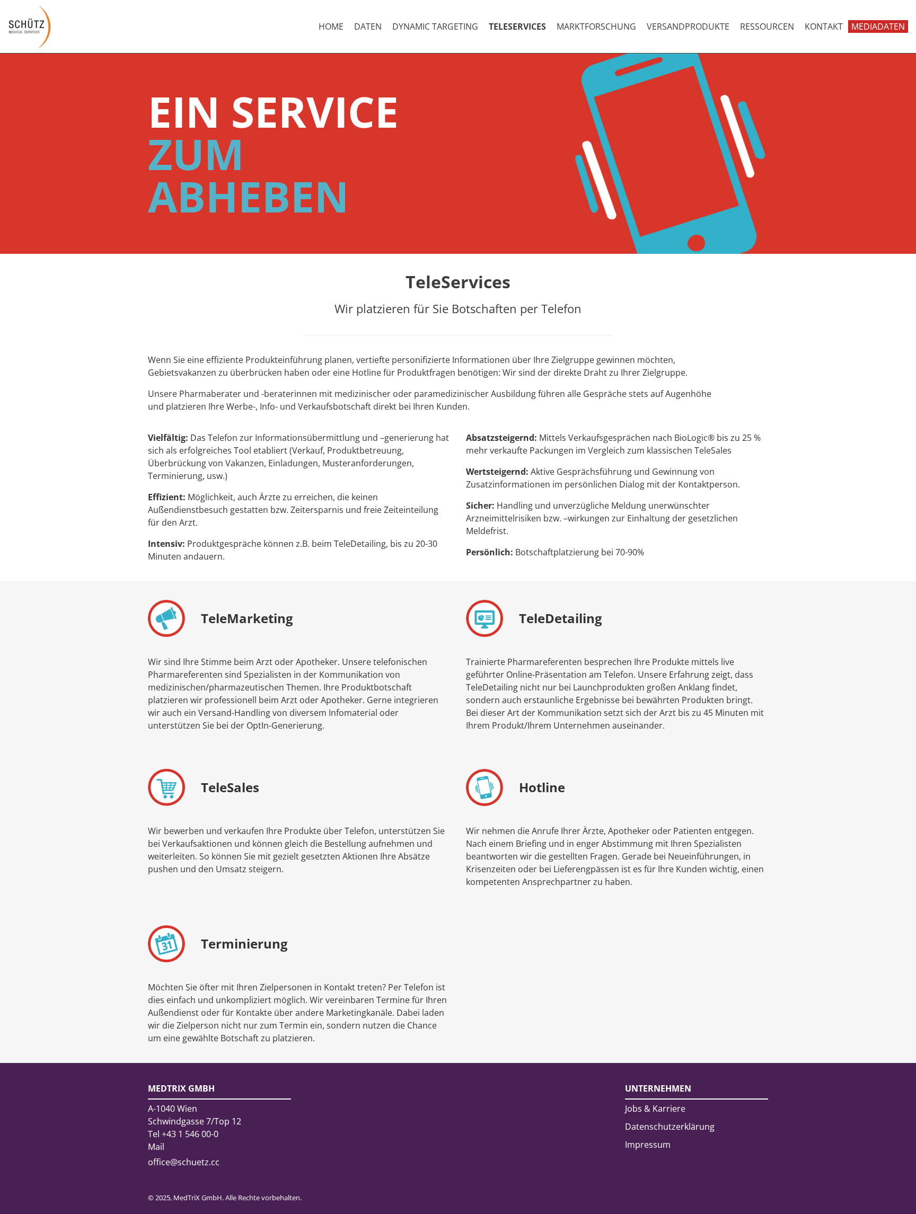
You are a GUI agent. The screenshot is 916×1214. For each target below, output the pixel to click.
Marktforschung (596, 26)
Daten (368, 26)
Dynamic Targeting (435, 26)
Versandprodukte (688, 26)
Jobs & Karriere (655, 1108)
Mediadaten (878, 26)
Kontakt (824, 26)
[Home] (29, 26)
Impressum (648, 1144)
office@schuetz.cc (183, 1162)
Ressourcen (767, 26)
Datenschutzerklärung (670, 1126)
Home (331, 26)
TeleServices (517, 26)
